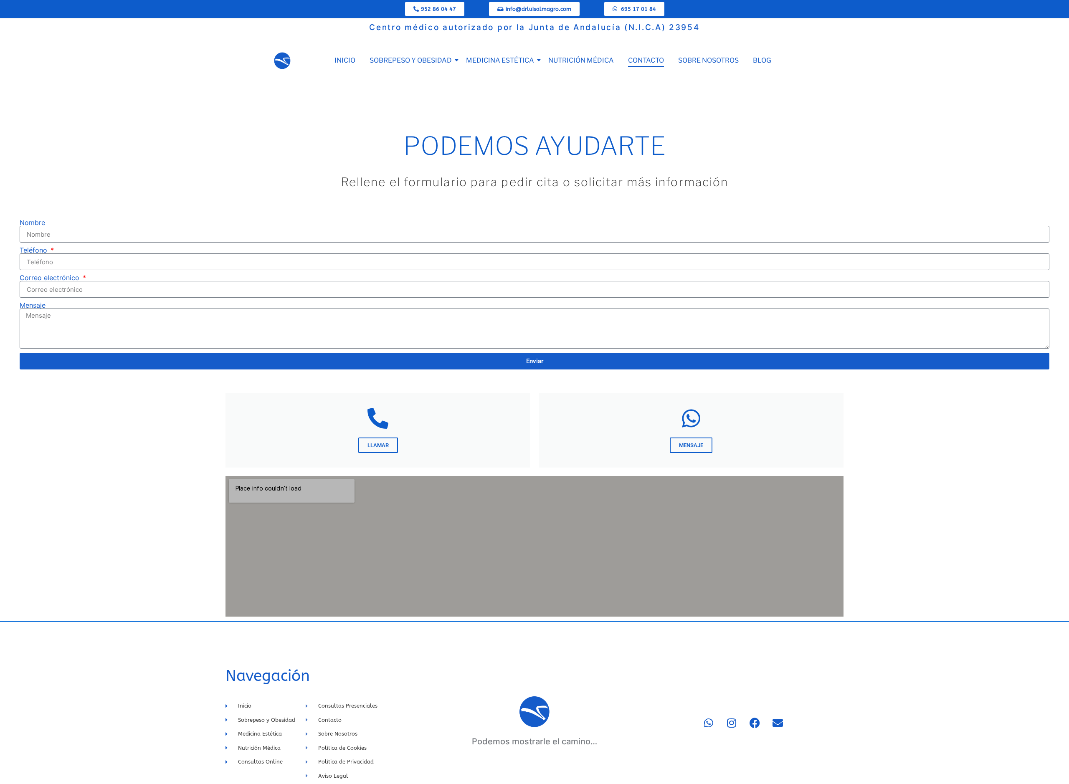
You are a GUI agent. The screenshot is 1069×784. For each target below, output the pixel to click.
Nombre (32, 222)
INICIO (344, 60)
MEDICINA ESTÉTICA (500, 60)
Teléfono (34, 250)
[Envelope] (777, 722)
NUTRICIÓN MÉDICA (581, 60)
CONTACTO (646, 60)
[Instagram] (731, 722)
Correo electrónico (50, 277)
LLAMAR (378, 445)
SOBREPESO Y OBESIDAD (411, 60)
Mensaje (33, 305)
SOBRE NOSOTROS (708, 60)
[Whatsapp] (708, 722)
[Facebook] (754, 722)
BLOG (762, 60)
